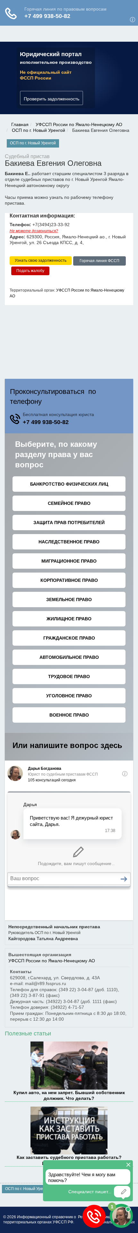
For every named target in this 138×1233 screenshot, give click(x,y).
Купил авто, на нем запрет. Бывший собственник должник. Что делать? (69, 1095)
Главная (20, 124)
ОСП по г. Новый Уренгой (38, 130)
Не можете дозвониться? (34, 231)
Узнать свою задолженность (40, 260)
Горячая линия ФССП (99, 261)
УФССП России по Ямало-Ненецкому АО (79, 124)
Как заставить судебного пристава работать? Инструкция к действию (69, 1160)
